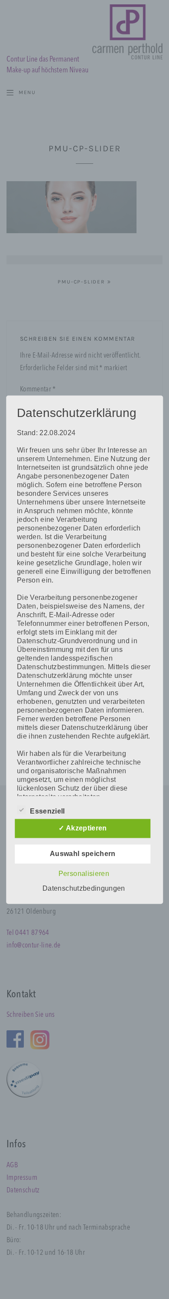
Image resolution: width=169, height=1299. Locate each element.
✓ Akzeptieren (82, 828)
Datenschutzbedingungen (83, 888)
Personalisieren (83, 873)
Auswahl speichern (83, 853)
